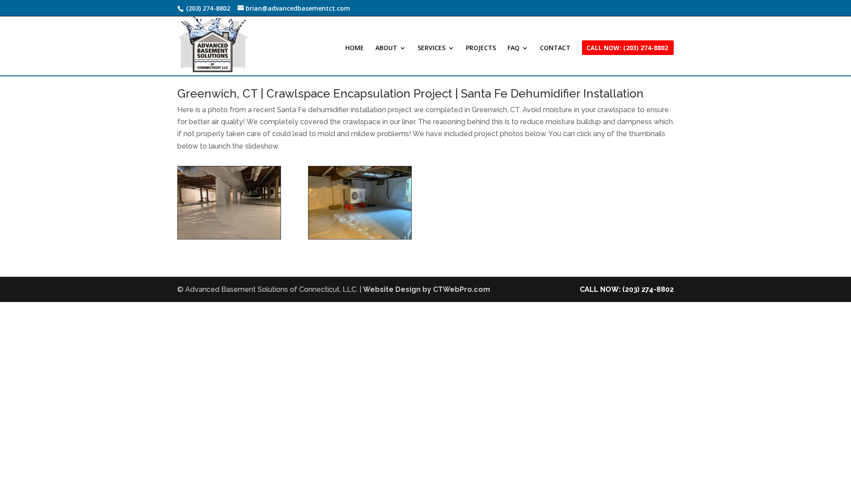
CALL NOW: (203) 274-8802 (627, 289)
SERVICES (431, 48)
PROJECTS (481, 48)
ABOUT (386, 48)
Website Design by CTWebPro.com (426, 289)
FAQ (513, 48)
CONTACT (555, 48)
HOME (354, 48)
